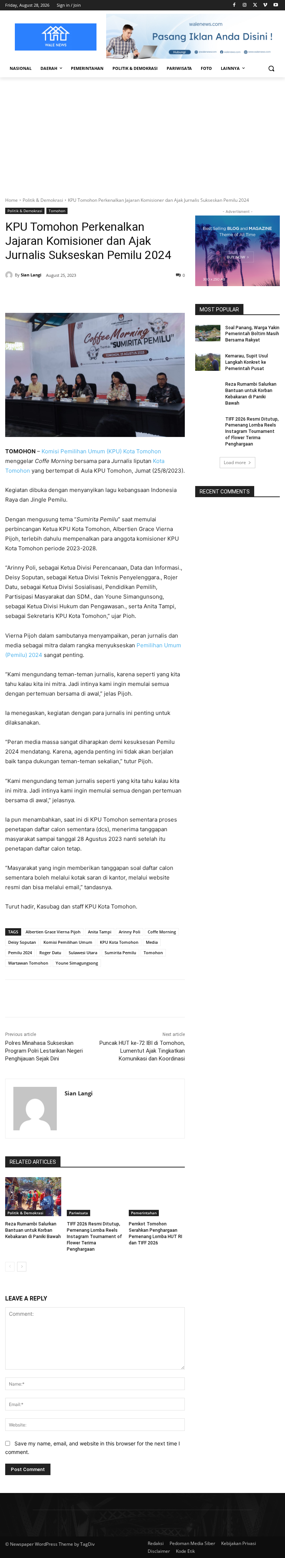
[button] (271, 68)
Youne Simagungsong (77, 963)
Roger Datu (50, 952)
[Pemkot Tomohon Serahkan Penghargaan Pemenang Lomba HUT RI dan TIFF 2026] (157, 1197)
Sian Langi (31, 275)
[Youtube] (275, 5)
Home (11, 200)
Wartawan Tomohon (28, 963)
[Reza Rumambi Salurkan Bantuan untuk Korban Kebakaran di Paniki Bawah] (33, 1197)
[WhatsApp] (107, 294)
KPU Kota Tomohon (119, 942)
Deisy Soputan (22, 942)
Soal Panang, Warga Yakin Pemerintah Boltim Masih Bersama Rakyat (252, 334)
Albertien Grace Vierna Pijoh (53, 932)
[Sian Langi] (10, 275)
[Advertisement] (142, 133)
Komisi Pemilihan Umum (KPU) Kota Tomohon (101, 451)
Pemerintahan (144, 1212)
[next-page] (21, 1267)
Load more (235, 462)
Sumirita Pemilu (120, 952)
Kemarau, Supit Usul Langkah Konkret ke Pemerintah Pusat (246, 362)
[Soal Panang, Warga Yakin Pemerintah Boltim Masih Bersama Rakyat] (207, 334)
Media (152, 942)
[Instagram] (244, 5)
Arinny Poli (129, 932)
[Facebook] (234, 5)
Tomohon (57, 210)
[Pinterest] (90, 294)
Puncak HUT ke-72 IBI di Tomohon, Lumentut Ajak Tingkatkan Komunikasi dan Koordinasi (142, 1051)
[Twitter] (255, 5)
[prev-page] (9, 1267)
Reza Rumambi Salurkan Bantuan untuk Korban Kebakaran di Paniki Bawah (33, 1230)
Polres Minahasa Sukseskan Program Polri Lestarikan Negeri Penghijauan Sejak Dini (44, 1051)
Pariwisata (78, 1212)
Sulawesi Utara (83, 952)
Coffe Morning (162, 932)
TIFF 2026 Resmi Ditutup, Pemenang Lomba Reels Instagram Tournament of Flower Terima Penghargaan (94, 1236)
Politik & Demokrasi (43, 200)
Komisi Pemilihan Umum (67, 942)
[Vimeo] (265, 5)
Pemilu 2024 (20, 952)
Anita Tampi (99, 932)
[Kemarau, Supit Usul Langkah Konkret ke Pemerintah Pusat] (207, 362)
